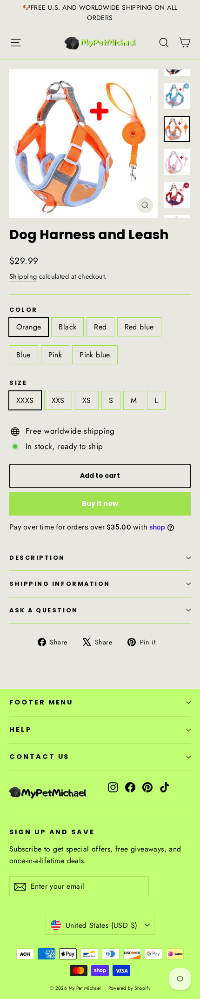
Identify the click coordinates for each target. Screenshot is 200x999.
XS (86, 400)
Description (37, 558)
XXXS (25, 400)
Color (23, 309)
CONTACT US (39, 756)
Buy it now (100, 503)
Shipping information (59, 584)
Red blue (139, 327)
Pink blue (95, 354)
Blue (23, 354)
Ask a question (43, 610)
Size (18, 382)
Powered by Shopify (129, 988)
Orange (28, 327)
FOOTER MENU (41, 702)
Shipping (23, 276)
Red (100, 327)
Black (67, 327)
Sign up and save (52, 832)
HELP (20, 729)
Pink (55, 354)
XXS (58, 400)
